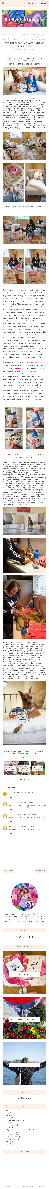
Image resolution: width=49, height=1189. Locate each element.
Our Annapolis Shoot (24, 1065)
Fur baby (13, 37)
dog (6, 37)
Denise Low (13, 803)
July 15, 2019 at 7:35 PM (27, 827)
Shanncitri (12, 792)
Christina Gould (14, 815)
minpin (6, 39)
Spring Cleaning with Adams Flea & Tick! (23, 1130)
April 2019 (12, 1132)
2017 (8, 1144)
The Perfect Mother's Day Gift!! (24, 974)
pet (12, 39)
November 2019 (14, 1120)
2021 (8, 1113)
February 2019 (13, 1137)
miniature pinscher (35, 37)
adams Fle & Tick (11, 34)
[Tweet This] (24, 779)
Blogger (29, 1183)
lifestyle (22, 37)
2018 (8, 1142)
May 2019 (12, 1127)
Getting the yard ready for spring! (24, 1019)
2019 (8, 1118)
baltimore (24, 34)
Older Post (40, 871)
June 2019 (12, 1125)
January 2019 (13, 1139)
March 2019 (12, 1134)
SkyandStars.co (40, 1186)
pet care (19, 39)
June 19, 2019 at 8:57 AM (25, 792)
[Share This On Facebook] (21, 779)
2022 (8, 1111)
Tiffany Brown (13, 827)
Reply (10, 797)
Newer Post (8, 871)
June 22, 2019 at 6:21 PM (28, 815)
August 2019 (13, 1123)
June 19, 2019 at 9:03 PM (25, 803)
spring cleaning (31, 39)
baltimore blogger (38, 34)
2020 (8, 1115)
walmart (42, 39)
